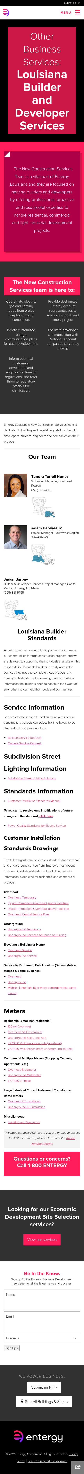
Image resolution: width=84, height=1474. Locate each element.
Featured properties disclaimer (47, 1461)
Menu (66, 12)
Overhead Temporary (22, 897)
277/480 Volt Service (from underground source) (40, 1049)
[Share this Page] (77, 1467)
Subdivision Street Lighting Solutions (32, 778)
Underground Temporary (24, 929)
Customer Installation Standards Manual (34, 801)
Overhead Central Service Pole (28, 914)
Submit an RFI (72, 3)
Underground (17, 982)
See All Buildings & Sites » (46, 1402)
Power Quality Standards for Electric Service (37, 825)
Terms (21, 1461)
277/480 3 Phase (19, 1080)
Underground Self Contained (27, 1037)
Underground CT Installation (26, 1107)
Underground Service (22, 956)
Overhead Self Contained (25, 1032)
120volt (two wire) (19, 1026)
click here (46, 816)
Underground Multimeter (24, 1075)
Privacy (73, 1454)
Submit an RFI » (44, 1387)
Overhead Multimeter (22, 1069)
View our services (42, 1239)
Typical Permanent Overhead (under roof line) (38, 903)
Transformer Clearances (24, 1122)
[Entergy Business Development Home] (38, 1436)
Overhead (14, 976)
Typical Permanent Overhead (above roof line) (38, 908)
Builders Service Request (24, 737)
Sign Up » (11, 1348)
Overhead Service (20, 950)
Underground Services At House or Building (37, 935)
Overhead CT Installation (24, 1101)
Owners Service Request (24, 743)
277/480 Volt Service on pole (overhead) (35, 1043)
